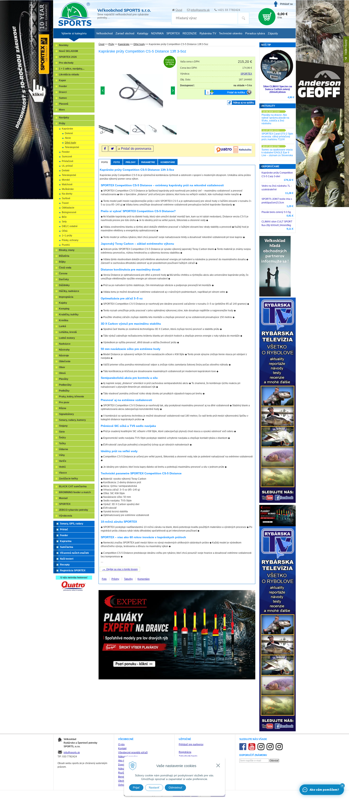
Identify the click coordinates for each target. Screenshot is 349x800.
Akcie (68, 138)
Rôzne (62, 408)
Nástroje (64, 355)
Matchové (67, 184)
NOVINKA (157, 33)
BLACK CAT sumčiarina (73, 486)
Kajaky (63, 302)
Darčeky (64, 279)
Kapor (62, 80)
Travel (65, 203)
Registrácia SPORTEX (72, 570)
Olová (62, 373)
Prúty (111, 44)
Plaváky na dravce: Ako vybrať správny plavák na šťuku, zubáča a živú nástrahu (275, 119)
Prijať (136, 787)
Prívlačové (67, 161)
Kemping (64, 308)
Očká (64, 230)
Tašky (62, 443)
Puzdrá (66, 244)
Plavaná (63, 103)
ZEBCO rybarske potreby (73, 509)
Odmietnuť (175, 787)
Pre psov (64, 402)
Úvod (179, 10)
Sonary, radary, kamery (72, 420)
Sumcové (67, 156)
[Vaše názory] (346, 49)
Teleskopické (72, 147)
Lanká (62, 326)
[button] (342, 785)
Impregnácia (66, 297)
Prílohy (131, 162)
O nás (121, 744)
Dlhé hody (139, 44)
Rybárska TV (208, 33)
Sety (64, 221)
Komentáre (168, 162)
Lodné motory (67, 338)
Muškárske (68, 189)
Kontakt (122, 748)
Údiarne (63, 449)
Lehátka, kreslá (68, 332)
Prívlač (64, 529)
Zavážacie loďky (68, 478)
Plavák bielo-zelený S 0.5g (276, 212)
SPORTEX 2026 (68, 57)
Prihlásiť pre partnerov (191, 744)
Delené (69, 133)
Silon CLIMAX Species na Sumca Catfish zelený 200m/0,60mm (277, 89)
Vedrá (62, 466)
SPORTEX (246, 73)
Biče (64, 217)
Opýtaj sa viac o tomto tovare (120, 569)
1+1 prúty (67, 235)
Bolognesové (69, 212)
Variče (62, 461)
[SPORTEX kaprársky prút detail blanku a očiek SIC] (120, 91)
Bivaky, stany (67, 250)
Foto (117, 162)
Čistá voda (65, 267)
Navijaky (64, 117)
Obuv (62, 367)
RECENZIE (190, 33)
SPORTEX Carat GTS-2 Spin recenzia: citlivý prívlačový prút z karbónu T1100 (277, 136)
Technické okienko (230, 33)
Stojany (63, 425)
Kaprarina (65, 541)
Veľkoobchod (104, 33)
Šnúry (62, 437)
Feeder (63, 86)
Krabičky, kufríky (69, 314)
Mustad (63, 498)
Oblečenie (64, 361)
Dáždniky (64, 285)
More (62, 109)
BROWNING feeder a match (75, 492)
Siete (62, 431)
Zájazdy (273, 33)
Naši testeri (66, 558)
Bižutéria (64, 256)
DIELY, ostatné (70, 226)
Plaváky (63, 379)
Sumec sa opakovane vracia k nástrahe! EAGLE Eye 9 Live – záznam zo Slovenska (277, 152)
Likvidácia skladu (69, 74)
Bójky (62, 261)
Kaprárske (123, 44)
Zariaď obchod (125, 33)
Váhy (62, 455)
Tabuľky (128, 579)
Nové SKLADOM (68, 51)
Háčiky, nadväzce (69, 291)
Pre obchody (66, 62)
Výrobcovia (65, 515)
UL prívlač (67, 165)
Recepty (65, 564)
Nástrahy (64, 349)
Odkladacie (68, 207)
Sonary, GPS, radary (71, 523)
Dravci (63, 92)
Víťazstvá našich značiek (74, 553)
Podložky (64, 390)
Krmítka (63, 320)
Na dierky (67, 193)
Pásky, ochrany (70, 240)
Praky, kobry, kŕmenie (71, 396)
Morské (66, 179)
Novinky (63, 45)
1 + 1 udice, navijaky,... (71, 68)
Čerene (63, 273)
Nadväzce (64, 343)
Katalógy (142, 33)
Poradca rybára (255, 33)
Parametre (148, 162)
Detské (65, 170)
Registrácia (185, 752)
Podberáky (65, 384)
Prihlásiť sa (286, 4)
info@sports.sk (200, 10)
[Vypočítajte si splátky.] (233, 152)
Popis (104, 162)
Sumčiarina (66, 547)
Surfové (66, 198)
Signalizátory (66, 414)
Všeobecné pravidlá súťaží (133, 752)
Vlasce (63, 472)
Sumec (63, 98)
